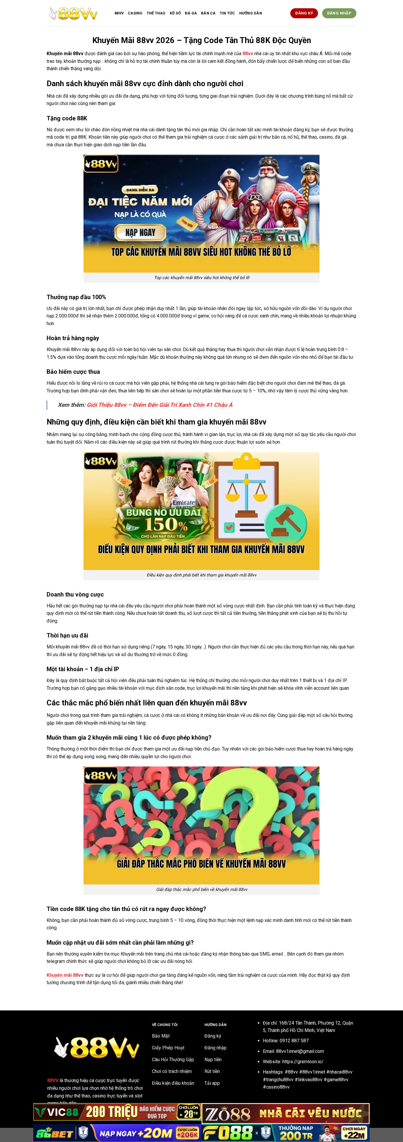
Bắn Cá (208, 13)
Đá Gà (191, 13)
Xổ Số (175, 13)
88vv (119, 13)
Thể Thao (156, 13)
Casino (135, 13)
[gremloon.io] (76, 13)
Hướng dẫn (250, 13)
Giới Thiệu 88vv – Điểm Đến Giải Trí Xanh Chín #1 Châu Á (159, 405)
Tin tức (227, 13)
